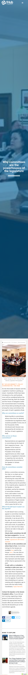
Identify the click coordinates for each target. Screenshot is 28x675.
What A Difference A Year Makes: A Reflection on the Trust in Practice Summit (17, 637)
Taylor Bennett (17, 586)
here (12, 550)
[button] (22, 3)
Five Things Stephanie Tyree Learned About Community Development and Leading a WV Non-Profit (17, 661)
